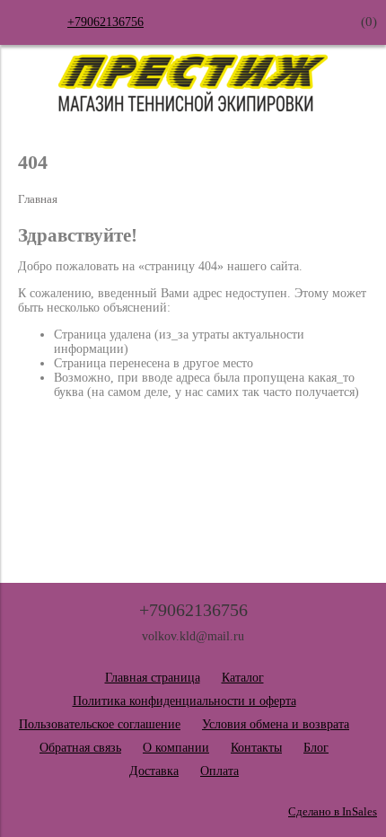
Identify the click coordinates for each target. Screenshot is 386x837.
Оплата (219, 771)
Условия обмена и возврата (275, 724)
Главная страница (152, 677)
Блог (316, 747)
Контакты (256, 747)
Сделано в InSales (332, 812)
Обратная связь (80, 747)
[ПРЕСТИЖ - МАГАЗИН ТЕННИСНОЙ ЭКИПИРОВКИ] (193, 107)
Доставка (154, 771)
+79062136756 (105, 22)
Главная (37, 199)
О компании (176, 747)
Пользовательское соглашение (99, 724)
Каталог (243, 677)
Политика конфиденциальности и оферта (184, 701)
